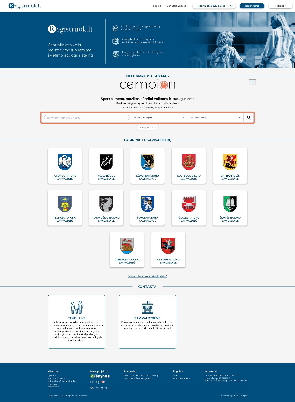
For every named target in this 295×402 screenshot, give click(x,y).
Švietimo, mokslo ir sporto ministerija (141, 375)
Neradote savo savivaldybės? (147, 276)
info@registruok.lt (161, 328)
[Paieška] (249, 117)
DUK (175, 375)
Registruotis (252, 5)
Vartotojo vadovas (177, 5)
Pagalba (156, 5)
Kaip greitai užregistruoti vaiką (62, 381)
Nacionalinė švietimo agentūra (138, 378)
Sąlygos (243, 395)
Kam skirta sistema (57, 378)
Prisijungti (280, 5)
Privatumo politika (229, 395)
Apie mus (52, 375)
